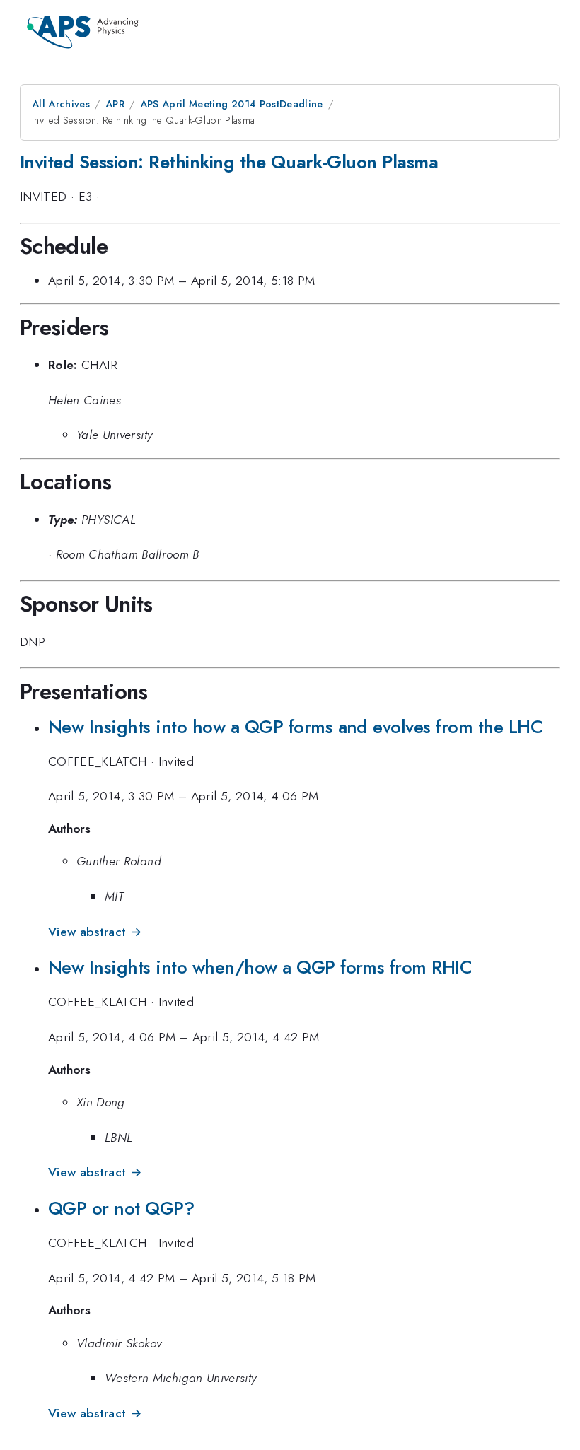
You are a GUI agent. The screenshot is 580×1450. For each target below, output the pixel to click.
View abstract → (95, 932)
